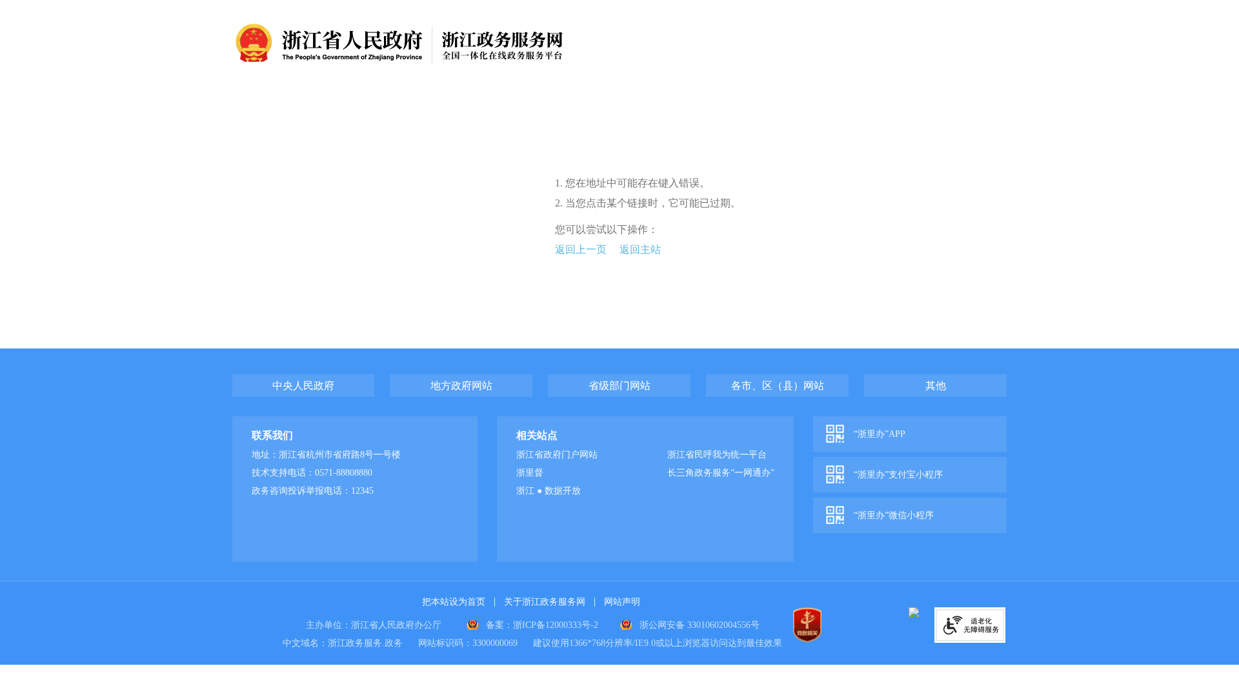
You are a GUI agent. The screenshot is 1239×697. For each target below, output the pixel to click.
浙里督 (529, 473)
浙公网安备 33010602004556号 (700, 625)
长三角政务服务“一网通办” (720, 473)
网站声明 (622, 602)
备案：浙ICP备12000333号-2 (542, 625)
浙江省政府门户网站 (557, 455)
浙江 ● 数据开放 (548, 491)
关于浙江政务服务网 (544, 602)
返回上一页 (581, 249)
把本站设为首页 (453, 602)
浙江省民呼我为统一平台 (717, 455)
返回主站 (640, 249)
